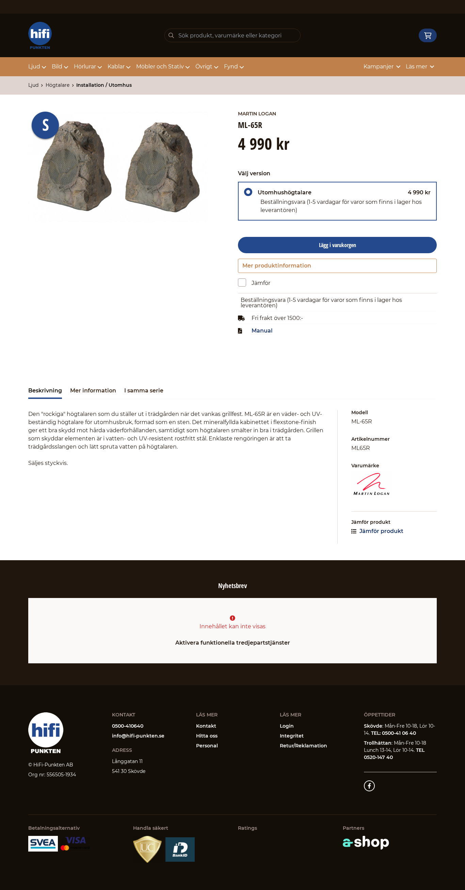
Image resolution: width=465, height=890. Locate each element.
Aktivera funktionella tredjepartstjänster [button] (232, 643)
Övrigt (203, 66)
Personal (207, 746)
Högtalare (57, 85)
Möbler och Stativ (160, 66)
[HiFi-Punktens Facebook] (369, 785)
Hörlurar (85, 66)
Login (287, 726)
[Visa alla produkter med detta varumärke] (394, 484)
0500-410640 (127, 726)
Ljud (34, 66)
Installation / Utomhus (104, 85)
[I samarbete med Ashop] (366, 842)
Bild (57, 66)
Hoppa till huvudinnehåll (229, 9)
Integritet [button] (292, 736)
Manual (262, 331)
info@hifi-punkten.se (138, 736)
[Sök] (171, 35)
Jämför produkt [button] (380, 531)
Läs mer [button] (416, 66)
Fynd (231, 66)
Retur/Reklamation (303, 746)
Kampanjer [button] (379, 66)
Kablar (116, 66)
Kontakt (206, 726)
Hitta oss (207, 736)
